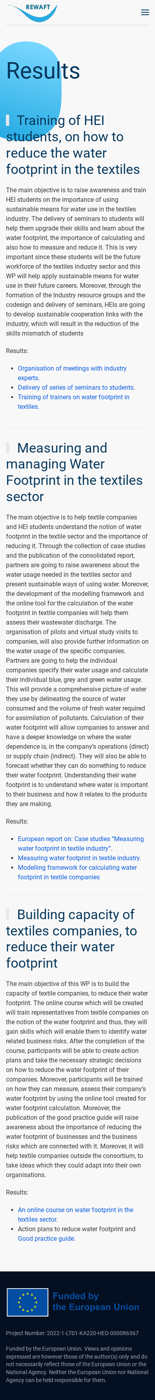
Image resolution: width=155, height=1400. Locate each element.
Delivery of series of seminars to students (76, 387)
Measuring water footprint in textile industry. (79, 858)
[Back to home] (34, 12)
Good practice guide (46, 1238)
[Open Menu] (145, 12)
